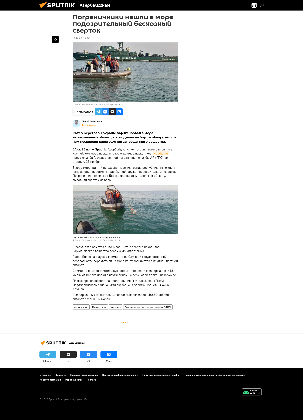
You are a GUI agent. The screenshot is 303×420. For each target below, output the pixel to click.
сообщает (161, 153)
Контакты (60, 375)
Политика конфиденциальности (120, 375)
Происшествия (99, 307)
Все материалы (89, 125)
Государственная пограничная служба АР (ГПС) (148, 307)
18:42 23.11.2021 (81, 38)
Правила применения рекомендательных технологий (214, 375)
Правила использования (84, 375)
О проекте (45, 375)
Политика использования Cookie (161, 375)
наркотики (115, 307)
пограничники (81, 307)
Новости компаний (50, 379)
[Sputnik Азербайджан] (59, 9)
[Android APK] (252, 392)
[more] (55, 39)
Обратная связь (74, 379)
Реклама (91, 379)
